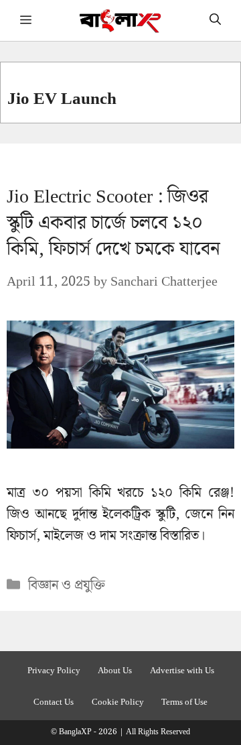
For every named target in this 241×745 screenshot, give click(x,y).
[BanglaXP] (120, 20)
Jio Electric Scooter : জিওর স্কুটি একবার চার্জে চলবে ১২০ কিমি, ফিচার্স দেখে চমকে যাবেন (113, 223)
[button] (215, 20)
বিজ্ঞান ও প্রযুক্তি (66, 585)
